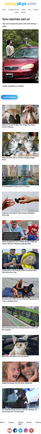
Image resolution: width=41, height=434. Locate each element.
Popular (23, 12)
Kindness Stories (14, 9)
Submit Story (20, 423)
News (4, 9)
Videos (24, 9)
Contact (11, 422)
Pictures (35, 9)
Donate (29, 422)
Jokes (17, 12)
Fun (29, 9)
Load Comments (9, 97)
